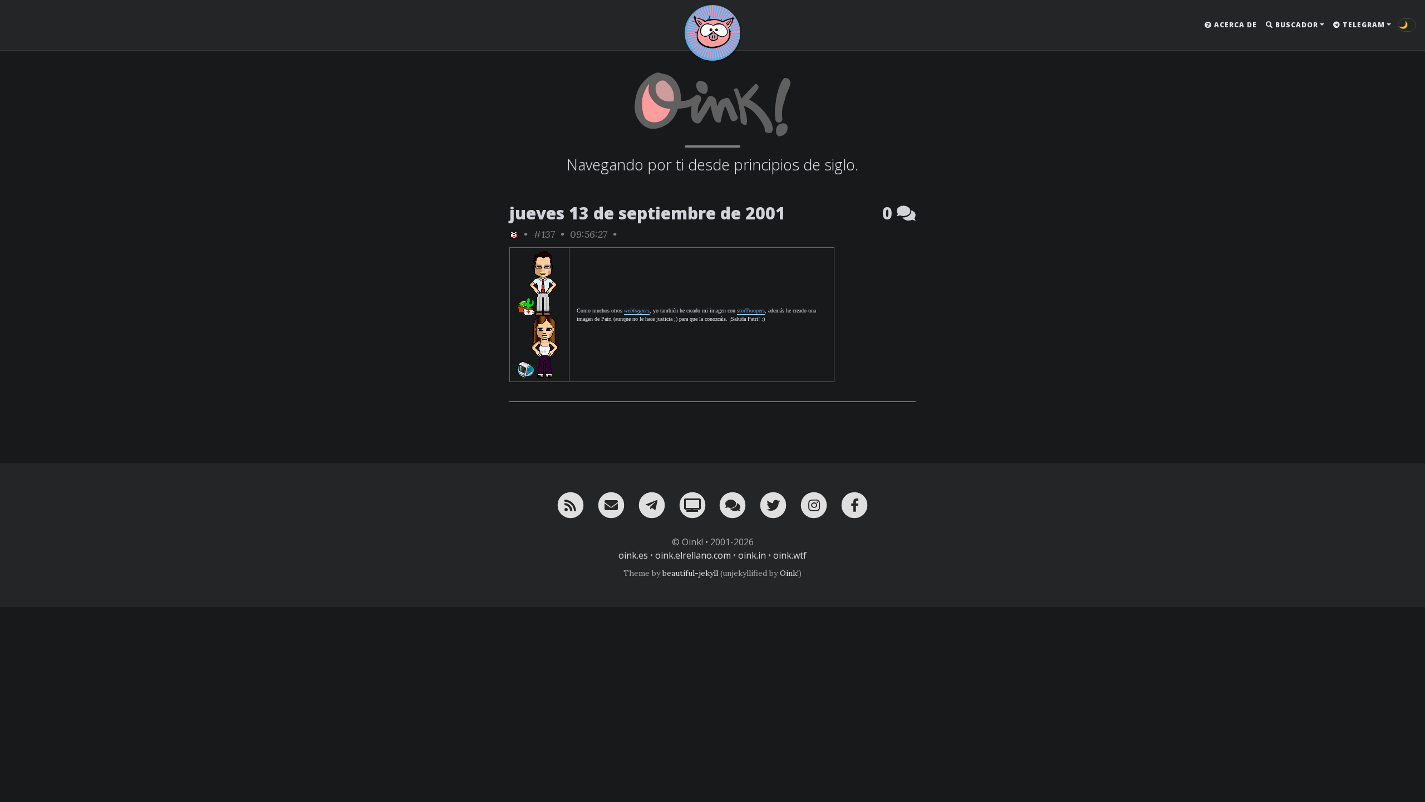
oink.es (633, 555)
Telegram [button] (1362, 25)
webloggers (637, 310)
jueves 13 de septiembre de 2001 (647, 213)
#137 (544, 234)
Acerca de (1234, 25)
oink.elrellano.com (693, 555)
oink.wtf (790, 555)
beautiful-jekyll (690, 573)
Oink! (789, 573)
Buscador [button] (1295, 25)
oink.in (752, 555)
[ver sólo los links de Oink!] (513, 234)
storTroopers (751, 310)
